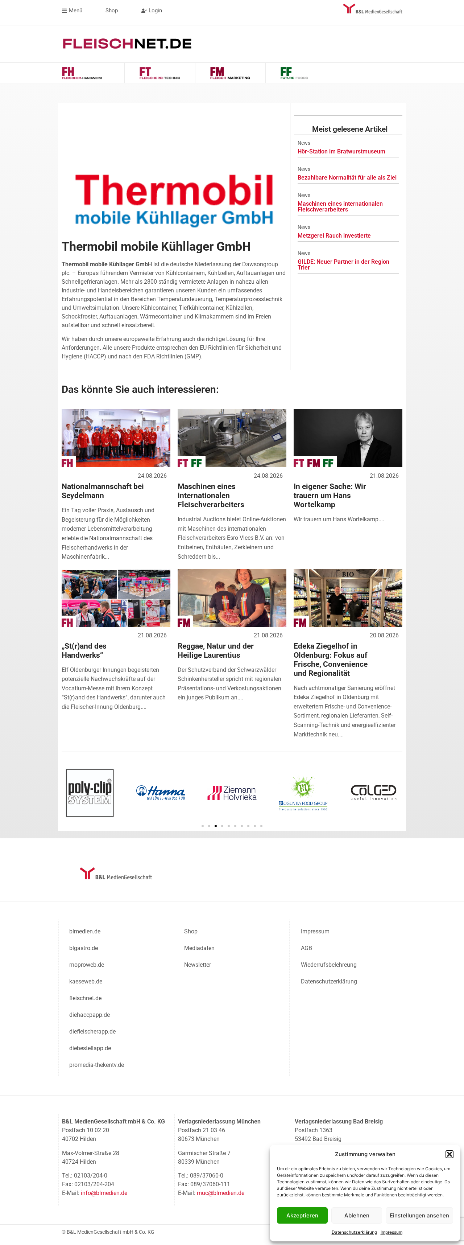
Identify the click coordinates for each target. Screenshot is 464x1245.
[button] (449, 1154)
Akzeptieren (302, 1215)
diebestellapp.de (90, 1048)
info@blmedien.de (104, 1192)
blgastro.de (83, 948)
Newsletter (197, 964)
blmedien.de (84, 931)
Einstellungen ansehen (419, 1215)
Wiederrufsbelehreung (329, 964)
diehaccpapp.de (89, 1014)
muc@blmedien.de (220, 1192)
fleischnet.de (85, 998)
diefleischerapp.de (92, 1031)
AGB (306, 948)
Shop (191, 931)
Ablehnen (356, 1215)
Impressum (391, 1232)
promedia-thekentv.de (96, 1064)
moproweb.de (86, 964)
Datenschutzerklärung (354, 1232)
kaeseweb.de (85, 981)
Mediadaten (199, 948)
